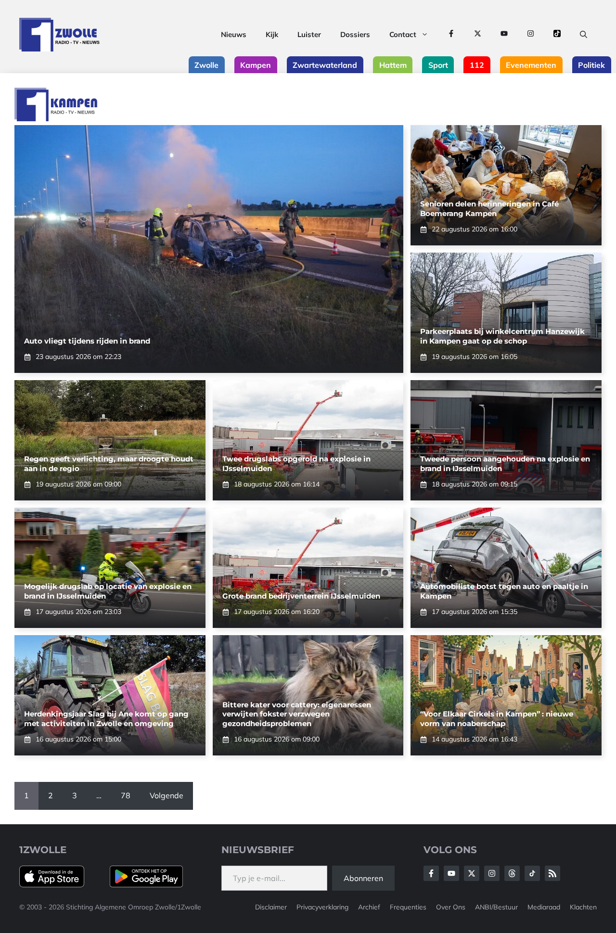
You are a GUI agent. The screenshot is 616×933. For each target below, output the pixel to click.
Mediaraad (543, 907)
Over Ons (450, 907)
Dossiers (355, 34)
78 (125, 795)
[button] (583, 34)
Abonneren (363, 878)
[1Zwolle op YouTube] (504, 34)
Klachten (583, 907)
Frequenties (408, 907)
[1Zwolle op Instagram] (530, 34)
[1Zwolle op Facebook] (451, 34)
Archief (369, 907)
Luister (309, 34)
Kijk (272, 34)
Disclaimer (271, 907)
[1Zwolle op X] (477, 34)
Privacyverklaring (322, 907)
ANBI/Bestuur (496, 907)
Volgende (166, 795)
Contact (402, 34)
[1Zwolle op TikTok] (557, 34)
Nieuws (233, 34)
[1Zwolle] (59, 34)
